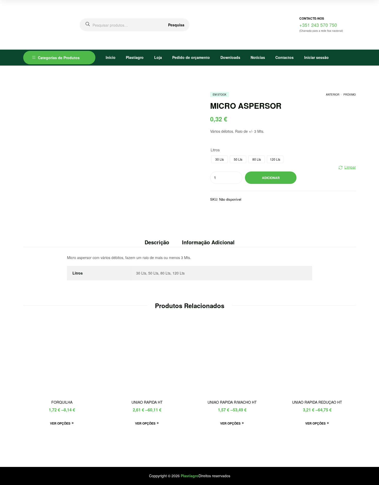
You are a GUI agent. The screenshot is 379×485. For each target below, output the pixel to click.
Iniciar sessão (316, 57)
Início (111, 57)
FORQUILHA (61, 402)
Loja (158, 57)
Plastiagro (135, 57)
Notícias (258, 57)
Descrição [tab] (157, 242)
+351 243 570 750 (318, 24)
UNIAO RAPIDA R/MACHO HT (232, 402)
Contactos (284, 57)
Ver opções (60, 423)
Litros (215, 149)
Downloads (230, 57)
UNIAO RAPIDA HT (147, 402)
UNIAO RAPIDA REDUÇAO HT (317, 402)
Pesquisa (176, 24)
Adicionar (271, 177)
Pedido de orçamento (191, 57)
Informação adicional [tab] (208, 242)
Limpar (350, 167)
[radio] (219, 159)
